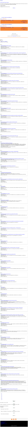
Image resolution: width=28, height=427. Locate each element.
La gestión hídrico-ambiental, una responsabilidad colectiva (7, 344)
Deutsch (5, 2)
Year (3, 41)
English (1, 2)
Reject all (4, 5)
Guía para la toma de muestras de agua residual (6, 172)
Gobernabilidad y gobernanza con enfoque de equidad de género (8, 280)
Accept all (2, 5)
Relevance (6, 41)
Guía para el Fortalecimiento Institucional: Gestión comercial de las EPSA (9, 300)
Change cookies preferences (4, 423)
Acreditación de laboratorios (4, 293)
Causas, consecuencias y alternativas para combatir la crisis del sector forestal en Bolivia (10, 66)
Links (11, 17)
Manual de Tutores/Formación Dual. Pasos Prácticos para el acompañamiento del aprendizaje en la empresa (12, 158)
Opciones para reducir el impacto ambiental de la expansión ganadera (8, 128)
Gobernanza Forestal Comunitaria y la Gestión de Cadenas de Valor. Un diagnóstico (10, 80)
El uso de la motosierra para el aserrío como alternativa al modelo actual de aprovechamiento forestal (11, 73)
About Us (3, 17)
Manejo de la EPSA (3, 186)
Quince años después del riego (4, 359)
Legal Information (3, 422)
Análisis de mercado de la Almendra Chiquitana (6, 45)
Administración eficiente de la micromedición (6, 267)
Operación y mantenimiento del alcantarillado (6, 260)
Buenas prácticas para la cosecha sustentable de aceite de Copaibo (8, 94)
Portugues (8, 2)
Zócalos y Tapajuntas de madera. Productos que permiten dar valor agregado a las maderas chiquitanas (12, 115)
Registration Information (3, 421)
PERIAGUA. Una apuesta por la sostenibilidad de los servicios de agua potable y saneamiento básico (12, 307)
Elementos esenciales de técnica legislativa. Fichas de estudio (7, 366)
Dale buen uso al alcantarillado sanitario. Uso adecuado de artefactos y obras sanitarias (10, 247)
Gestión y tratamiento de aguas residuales (5, 193)
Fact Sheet (5, 17)
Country (2, 41)
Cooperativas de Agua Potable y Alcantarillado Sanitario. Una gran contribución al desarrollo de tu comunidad (13, 234)
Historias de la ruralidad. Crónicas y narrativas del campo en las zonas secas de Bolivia (10, 373)
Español (3, 2)
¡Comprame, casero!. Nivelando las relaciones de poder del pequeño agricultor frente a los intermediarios (12, 351)
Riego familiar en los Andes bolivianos (5, 322)
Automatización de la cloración (4, 206)
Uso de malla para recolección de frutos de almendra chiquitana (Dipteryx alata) (9, 135)
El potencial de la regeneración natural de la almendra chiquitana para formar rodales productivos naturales (12, 87)
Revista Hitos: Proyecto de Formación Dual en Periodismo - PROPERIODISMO (9, 151)
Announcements (8, 17)
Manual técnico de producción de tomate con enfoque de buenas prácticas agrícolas (10, 380)
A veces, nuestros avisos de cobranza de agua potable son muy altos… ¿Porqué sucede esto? (11, 227)
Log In (1, 424)
